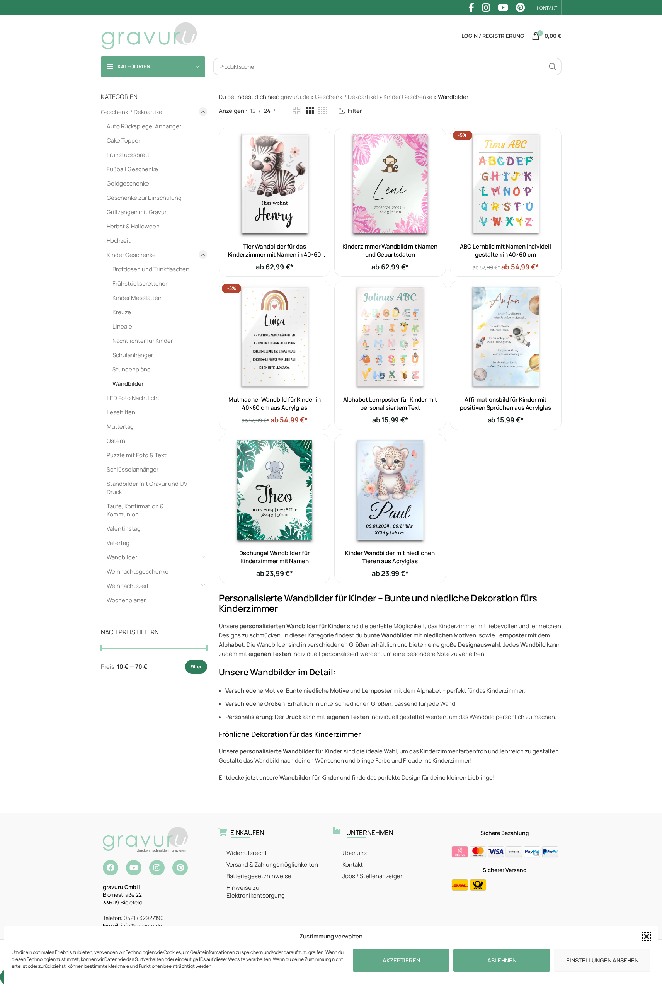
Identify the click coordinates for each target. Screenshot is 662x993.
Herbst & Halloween (133, 226)
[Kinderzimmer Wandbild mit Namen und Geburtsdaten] (390, 183)
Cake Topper (123, 140)
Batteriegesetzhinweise (258, 876)
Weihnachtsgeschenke (137, 571)
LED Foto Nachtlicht (133, 398)
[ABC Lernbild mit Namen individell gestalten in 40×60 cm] (505, 183)
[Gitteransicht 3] (309, 111)
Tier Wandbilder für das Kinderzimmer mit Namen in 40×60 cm (275, 254)
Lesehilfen (121, 412)
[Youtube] (133, 867)
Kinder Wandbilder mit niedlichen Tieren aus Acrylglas (390, 557)
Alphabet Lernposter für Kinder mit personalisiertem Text (390, 403)
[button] (646, 936)
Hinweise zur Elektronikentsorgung (255, 891)
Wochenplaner (126, 600)
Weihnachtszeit (128, 586)
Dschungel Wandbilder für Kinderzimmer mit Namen (274, 557)
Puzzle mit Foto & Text (137, 455)
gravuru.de (295, 97)
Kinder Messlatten (137, 298)
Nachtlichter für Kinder (142, 341)
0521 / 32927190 (144, 917)
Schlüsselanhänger (132, 469)
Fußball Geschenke (132, 169)
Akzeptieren (401, 960)
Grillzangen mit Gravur (137, 212)
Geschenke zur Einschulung (144, 198)
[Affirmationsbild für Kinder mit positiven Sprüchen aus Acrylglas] (505, 336)
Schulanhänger (132, 355)
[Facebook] (110, 867)
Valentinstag (124, 529)
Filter (196, 666)
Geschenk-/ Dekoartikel (132, 112)
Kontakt (352, 864)
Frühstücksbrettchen (140, 283)
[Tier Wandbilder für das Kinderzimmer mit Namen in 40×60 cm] (274, 183)
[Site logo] (149, 35)
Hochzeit (119, 241)
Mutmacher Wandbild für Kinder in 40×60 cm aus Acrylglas (274, 403)
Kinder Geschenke (131, 255)
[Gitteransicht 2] (296, 111)
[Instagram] (157, 867)
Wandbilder (128, 384)
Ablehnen (501, 960)
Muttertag (120, 426)
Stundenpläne (131, 369)
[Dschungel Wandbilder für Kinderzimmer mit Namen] (274, 489)
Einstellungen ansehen (602, 960)
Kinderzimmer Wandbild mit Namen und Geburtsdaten (389, 250)
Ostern (116, 441)
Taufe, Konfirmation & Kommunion (135, 510)
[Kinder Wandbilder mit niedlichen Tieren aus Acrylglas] (390, 489)
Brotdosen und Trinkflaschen (150, 269)
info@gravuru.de (141, 925)
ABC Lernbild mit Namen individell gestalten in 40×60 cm (505, 250)
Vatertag (118, 543)
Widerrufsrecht (246, 853)
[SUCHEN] (553, 66)
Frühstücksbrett (128, 155)
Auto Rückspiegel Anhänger (144, 126)
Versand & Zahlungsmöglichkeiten (272, 864)
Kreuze (121, 312)
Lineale (122, 326)
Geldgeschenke (128, 183)
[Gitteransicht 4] (322, 111)
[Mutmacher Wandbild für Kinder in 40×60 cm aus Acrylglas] (274, 336)
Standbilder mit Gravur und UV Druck (147, 488)
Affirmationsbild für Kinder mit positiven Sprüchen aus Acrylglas (505, 403)
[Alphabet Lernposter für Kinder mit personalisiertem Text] (390, 336)
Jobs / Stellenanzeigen (373, 876)
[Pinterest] (180, 867)
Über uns (354, 853)
